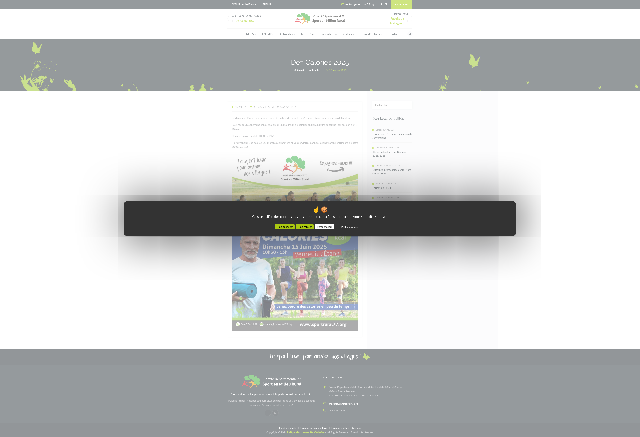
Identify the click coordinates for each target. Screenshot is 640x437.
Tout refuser (305, 226)
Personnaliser (324, 226)
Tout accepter (285, 226)
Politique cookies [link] (350, 226)
